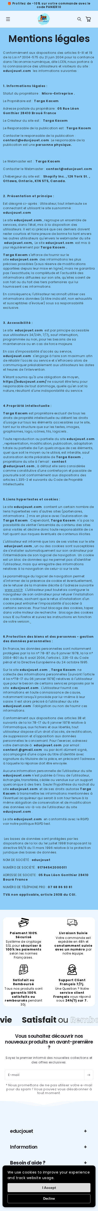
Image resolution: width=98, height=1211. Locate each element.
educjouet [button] (21, 1131)
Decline (49, 1198)
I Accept (49, 1188)
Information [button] (23, 1147)
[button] (8, 19)
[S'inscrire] (88, 1075)
